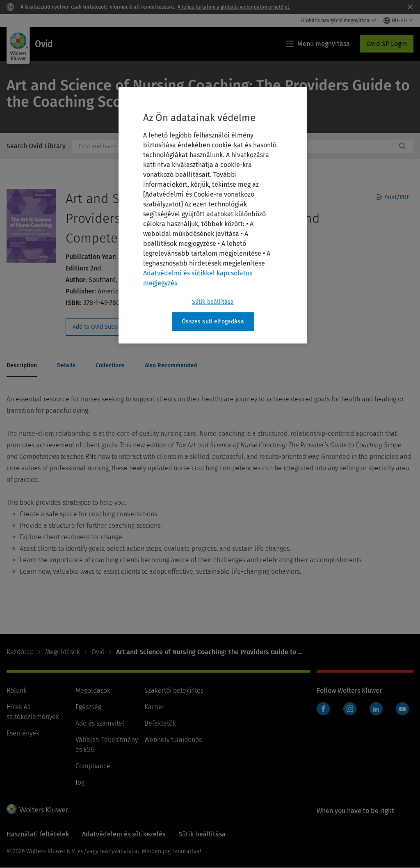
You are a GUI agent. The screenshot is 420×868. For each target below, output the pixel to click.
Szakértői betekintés (173, 690)
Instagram (349, 708)
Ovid (98, 652)
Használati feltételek (38, 834)
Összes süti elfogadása (213, 321)
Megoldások (62, 652)
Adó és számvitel (99, 723)
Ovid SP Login (386, 44)
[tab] (22, 366)
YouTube (402, 708)
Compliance (92, 766)
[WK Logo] (37, 809)
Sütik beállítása (213, 301)
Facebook (323, 708)
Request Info (110, 327)
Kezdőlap (20, 652)
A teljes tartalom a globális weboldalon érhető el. (234, 7)
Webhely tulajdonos (173, 740)
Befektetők (160, 723)
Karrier (154, 707)
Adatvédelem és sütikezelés (123, 834)
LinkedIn (376, 708)
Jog (79, 782)
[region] (213, 215)
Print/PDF (396, 197)
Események (23, 733)
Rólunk (17, 690)
